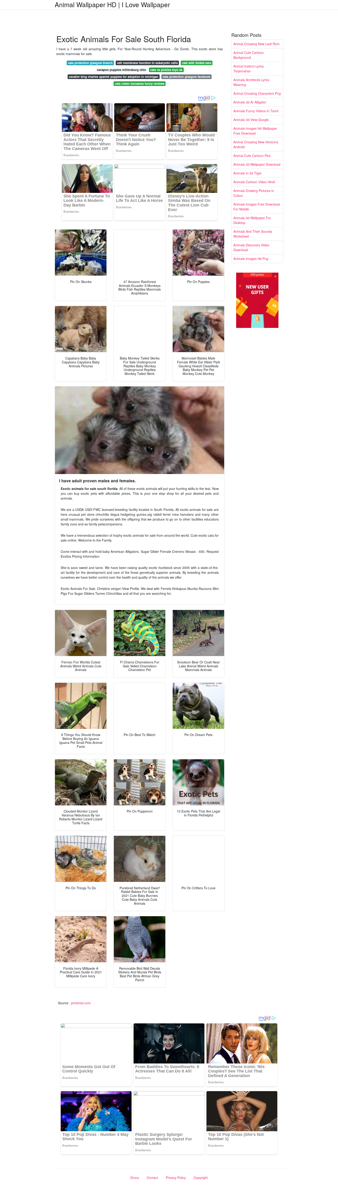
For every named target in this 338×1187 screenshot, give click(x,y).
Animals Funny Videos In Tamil (255, 111)
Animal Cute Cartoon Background (248, 55)
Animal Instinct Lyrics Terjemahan (248, 68)
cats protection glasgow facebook (186, 76)
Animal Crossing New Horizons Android (255, 144)
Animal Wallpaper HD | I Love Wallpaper (112, 4)
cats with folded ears (196, 63)
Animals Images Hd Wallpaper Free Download (255, 130)
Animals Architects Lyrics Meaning (251, 82)
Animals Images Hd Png (250, 258)
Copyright (201, 1177)
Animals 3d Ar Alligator (249, 102)
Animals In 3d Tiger (247, 173)
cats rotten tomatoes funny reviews (139, 83)
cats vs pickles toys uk (166, 70)
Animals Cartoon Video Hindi (254, 182)
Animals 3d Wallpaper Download (256, 164)
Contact (152, 1177)
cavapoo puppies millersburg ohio (121, 70)
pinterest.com (81, 1003)
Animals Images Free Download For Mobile (256, 206)
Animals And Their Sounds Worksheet (252, 234)
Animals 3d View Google (251, 119)
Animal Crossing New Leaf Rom (256, 43)
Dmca (134, 1177)
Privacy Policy (176, 1177)
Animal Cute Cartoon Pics (252, 155)
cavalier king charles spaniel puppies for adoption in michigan (113, 76)
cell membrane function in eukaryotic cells (147, 63)
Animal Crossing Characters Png (257, 93)
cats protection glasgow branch (90, 63)
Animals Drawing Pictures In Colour (253, 193)
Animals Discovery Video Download (251, 247)
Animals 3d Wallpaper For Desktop (252, 220)
